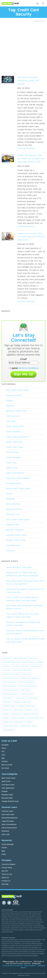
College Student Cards (10, 801)
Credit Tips (11, 463)
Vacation (10, 550)
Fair (3, 752)
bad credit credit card (11, 662)
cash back (6, 670)
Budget (9, 400)
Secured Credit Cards (16, 535)
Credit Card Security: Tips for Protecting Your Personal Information (31, 236)
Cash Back (11, 421)
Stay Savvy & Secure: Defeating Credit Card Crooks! (28, 80)
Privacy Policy (7, 868)
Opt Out (5, 871)
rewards (6, 718)
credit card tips (27, 694)
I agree (24, 368)
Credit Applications (15, 426)
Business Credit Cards (16, 411)
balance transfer (28, 662)
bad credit (33, 658)
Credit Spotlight (13, 457)
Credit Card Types (14, 447)
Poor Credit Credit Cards (17, 519)
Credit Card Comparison (17, 437)
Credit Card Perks (9, 686)
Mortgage (10, 499)
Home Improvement (9, 828)
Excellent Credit (13, 483)
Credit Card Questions (27, 686)
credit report (7, 698)
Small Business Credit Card (13, 722)
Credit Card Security (10, 694)
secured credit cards (35, 718)
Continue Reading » (26, 148)
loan (36, 710)
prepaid (6, 714)
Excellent (5, 745)
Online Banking (13, 504)
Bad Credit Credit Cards (17, 390)
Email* (23, 359)
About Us (5, 878)
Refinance (5, 831)
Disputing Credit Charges (18, 478)
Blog (3, 851)
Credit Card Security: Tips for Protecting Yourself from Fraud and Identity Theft (31, 158)
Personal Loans (7, 811)
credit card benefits (10, 678)
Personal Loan (12, 514)
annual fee (7, 658)
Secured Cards (7, 798)
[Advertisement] (23, 48)
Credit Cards (25, 690)
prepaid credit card (31, 714)
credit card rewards (10, 690)
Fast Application (8, 788)
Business (10, 406)
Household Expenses (10, 818)
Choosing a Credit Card (22, 670)
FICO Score (7, 710)
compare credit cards (11, 674)
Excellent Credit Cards (26, 706)
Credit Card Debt (14, 442)
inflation (29, 710)
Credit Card (26, 674)
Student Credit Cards (16, 540)
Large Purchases (8, 821)
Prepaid (4, 791)
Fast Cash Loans (8, 815)
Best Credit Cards (8, 778)
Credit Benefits (13, 431)
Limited (4, 762)
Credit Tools (12, 468)
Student (29, 722)
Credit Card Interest (26, 682)
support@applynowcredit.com (12, 965)
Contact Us (6, 881)
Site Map (5, 884)
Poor (3, 755)
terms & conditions (28, 368)
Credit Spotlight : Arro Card (19, 567)
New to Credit (7, 765)
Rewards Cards (7, 795)
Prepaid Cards (12, 525)
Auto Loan (5, 834)
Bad (3, 758)
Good (4, 748)
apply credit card (19, 658)
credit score (19, 698)
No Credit (5, 768)
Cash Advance (36, 666)
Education (6, 702)
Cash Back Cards (8, 785)
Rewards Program (18, 718)
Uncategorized (13, 545)
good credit (18, 710)
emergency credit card (21, 702)
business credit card (20, 666)
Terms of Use (7, 874)
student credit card (10, 726)
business (6, 666)
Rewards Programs (15, 530)
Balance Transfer (14, 395)
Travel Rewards (8, 730)
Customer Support (9, 864)
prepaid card (16, 714)
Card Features (12, 416)
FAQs (4, 854)
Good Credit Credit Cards (18, 488)
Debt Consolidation (15, 473)
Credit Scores (12, 452)
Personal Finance (14, 509)
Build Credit (6, 781)
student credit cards (28, 726)
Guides (9, 494)
